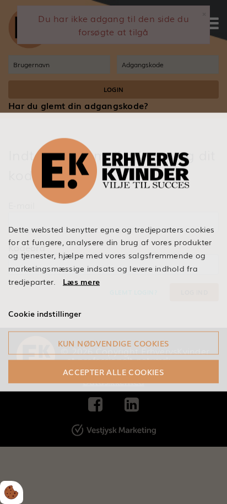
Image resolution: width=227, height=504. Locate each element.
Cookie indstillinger (44, 313)
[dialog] (113, 252)
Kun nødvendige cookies (114, 343)
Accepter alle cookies (113, 371)
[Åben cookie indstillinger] (11, 492)
